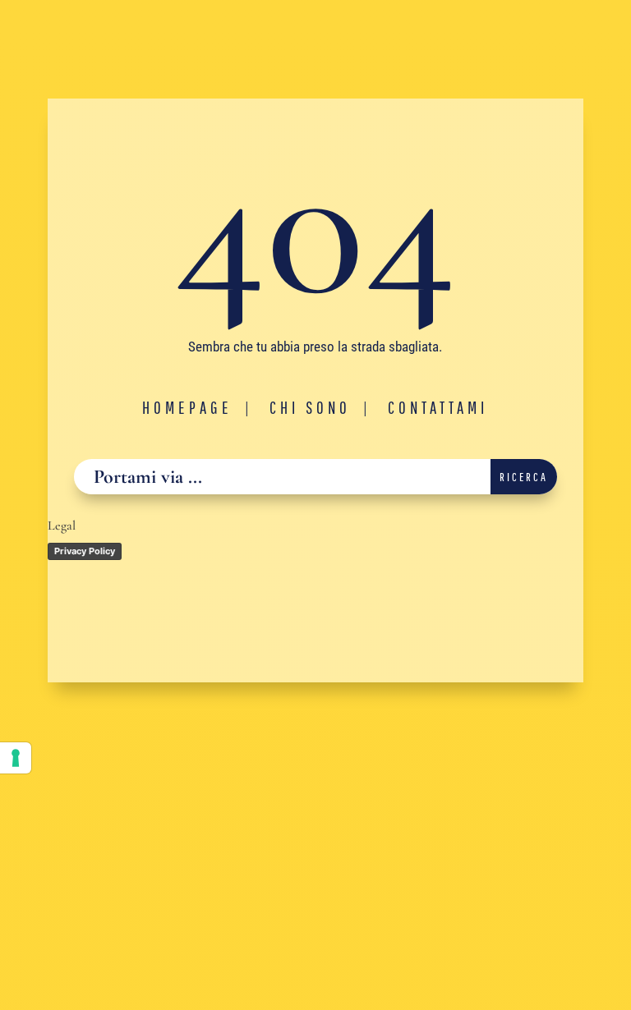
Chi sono (310, 407)
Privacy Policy (84, 551)
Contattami (438, 407)
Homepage (187, 407)
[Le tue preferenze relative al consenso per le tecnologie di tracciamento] (15, 758)
